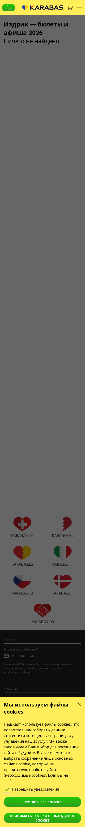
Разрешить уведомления (36, 789)
